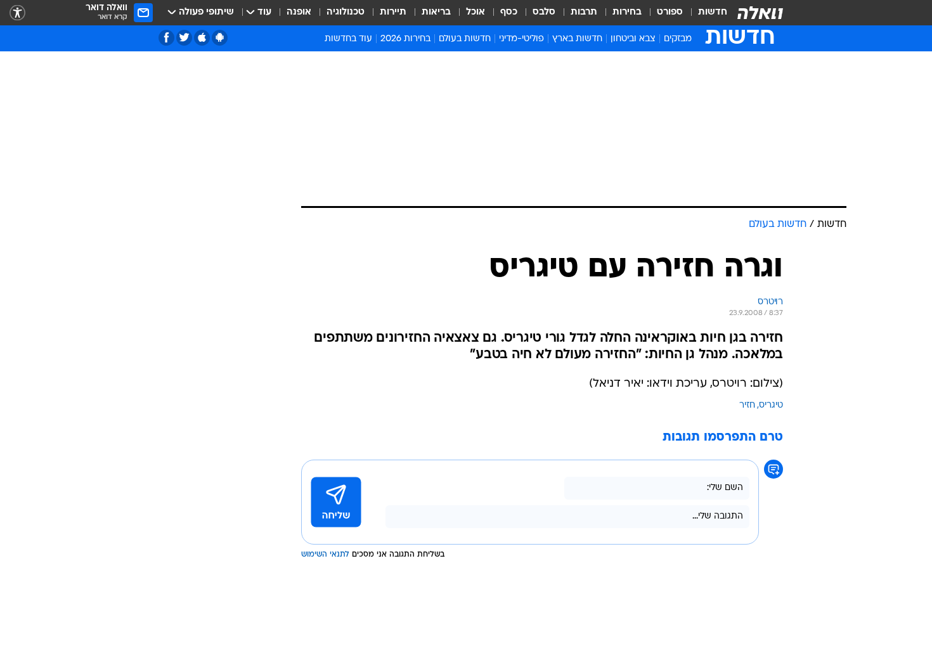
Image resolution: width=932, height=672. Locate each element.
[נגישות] (17, 13)
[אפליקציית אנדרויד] (220, 38)
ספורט (670, 12)
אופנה (299, 12)
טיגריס (771, 405)
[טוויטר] (184, 38)
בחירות (627, 12)
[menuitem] (705, 13)
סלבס (544, 12)
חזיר (747, 405)
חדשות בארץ (577, 39)
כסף (508, 12)
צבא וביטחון (633, 39)
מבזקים (678, 39)
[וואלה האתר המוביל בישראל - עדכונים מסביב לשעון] (760, 12)
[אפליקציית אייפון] (202, 38)
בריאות (436, 12)
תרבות (584, 12)
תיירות (393, 12)
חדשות (712, 12)
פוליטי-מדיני (521, 39)
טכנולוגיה (346, 12)
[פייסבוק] (166, 38)
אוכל (475, 12)
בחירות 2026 (405, 39)
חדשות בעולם (465, 39)
